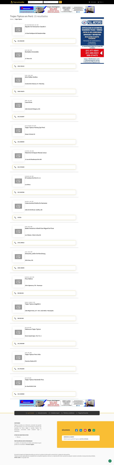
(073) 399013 (21, 243)
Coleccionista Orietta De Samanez (36, 203)
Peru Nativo (29, 279)
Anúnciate (93, 2)
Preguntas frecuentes (83, 413)
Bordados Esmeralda (32, 52)
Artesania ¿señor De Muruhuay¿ (35, 254)
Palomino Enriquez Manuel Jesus (36, 153)
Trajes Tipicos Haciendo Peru (34, 380)
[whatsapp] (94, 430)
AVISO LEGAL (17, 457)
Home (11, 19)
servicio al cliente (84, 439)
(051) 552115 (21, 66)
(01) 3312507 (21, 116)
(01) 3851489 (21, 343)
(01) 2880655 (21, 142)
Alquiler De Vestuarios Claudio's (35, 27)
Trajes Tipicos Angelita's (33, 304)
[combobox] (35, 2)
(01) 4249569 (21, 394)
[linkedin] (81, 430)
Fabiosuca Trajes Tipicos (33, 329)
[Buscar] (60, 2)
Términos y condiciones (68, 413)
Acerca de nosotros (42, 413)
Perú (101, 2)
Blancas (18, 437)
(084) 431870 (21, 91)
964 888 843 (21, 293)
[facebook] (76, 430)
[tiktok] (89, 430)
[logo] (18, 30)
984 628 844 (21, 318)
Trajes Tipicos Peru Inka (32, 354)
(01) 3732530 (21, 167)
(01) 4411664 (21, 369)
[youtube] (85, 430)
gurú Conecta (31, 413)
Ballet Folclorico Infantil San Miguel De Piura (39, 228)
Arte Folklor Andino (31, 77)
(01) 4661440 (21, 41)
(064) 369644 (21, 268)
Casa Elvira (28, 102)
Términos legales (30, 444)
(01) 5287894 (21, 192)
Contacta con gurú (55, 413)
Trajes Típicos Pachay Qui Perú (35, 127)
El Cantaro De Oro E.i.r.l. (33, 178)
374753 (19, 217)
